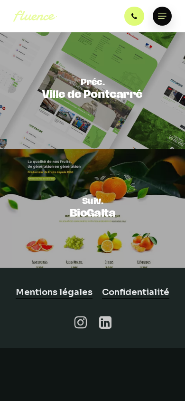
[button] (162, 16)
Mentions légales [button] (54, 292)
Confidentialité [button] (135, 292)
